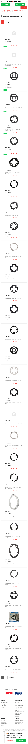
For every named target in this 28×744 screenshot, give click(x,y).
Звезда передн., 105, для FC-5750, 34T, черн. (13, 563)
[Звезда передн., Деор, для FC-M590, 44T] (14, 268)
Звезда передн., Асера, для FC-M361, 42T (13, 319)
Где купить (6, 4)
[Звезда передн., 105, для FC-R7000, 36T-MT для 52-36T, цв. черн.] (14, 141)
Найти (23, 7)
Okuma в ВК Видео (19, 723)
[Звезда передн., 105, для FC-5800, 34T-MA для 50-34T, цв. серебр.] (14, 502)
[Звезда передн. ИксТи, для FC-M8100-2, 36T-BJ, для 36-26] (14, 98)
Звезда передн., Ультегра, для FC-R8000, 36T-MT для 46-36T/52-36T (13, 194)
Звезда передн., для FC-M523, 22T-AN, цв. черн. (13, 606)
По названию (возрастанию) (18, 21)
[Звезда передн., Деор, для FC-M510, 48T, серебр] (14, 371)
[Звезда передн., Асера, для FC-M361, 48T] (14, 289)
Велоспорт (3, 722)
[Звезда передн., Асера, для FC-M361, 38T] (14, 330)
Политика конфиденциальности (19, 711)
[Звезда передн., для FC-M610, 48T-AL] (14, 205)
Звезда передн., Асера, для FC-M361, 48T (13, 298)
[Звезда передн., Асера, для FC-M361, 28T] (14, 350)
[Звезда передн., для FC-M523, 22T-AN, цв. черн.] (14, 595)
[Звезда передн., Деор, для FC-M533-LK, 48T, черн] (14, 414)
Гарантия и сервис (19, 705)
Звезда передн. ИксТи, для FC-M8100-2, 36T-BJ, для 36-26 (13, 108)
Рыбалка (3, 720)
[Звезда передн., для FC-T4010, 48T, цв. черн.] (14, 226)
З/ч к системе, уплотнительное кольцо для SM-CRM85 (13, 65)
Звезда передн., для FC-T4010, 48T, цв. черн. (13, 236)
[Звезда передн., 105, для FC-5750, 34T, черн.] (14, 550)
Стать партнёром (20, 4)
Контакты (17, 708)
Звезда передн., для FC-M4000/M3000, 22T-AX (13, 627)
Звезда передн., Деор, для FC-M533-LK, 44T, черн (13, 446)
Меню (2, 1)
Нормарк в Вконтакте (19, 720)
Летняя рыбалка (4, 702)
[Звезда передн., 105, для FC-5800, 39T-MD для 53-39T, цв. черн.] (14, 527)
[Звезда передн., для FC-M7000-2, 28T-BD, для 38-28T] (14, 638)
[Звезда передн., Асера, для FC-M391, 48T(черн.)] (14, 162)
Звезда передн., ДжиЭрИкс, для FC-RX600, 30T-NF (13, 43)
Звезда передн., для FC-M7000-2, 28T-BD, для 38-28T (13, 649)
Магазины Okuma (19, 704)
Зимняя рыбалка (4, 704)
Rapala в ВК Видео (19, 722)
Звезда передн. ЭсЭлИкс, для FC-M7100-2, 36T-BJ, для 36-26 (13, 87)
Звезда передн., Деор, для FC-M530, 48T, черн (13, 257)
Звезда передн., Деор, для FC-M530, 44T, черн (13, 403)
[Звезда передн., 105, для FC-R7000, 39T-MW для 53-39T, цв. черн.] (14, 119)
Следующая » (12, 677)
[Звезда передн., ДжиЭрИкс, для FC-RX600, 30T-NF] (14, 33)
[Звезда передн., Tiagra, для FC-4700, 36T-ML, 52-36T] (14, 574)
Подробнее (14, 45)
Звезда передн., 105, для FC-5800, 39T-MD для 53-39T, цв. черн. (13, 537)
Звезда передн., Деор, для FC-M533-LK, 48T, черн (13, 424)
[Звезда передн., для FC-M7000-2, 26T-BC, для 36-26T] (14, 660)
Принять (21, 740)
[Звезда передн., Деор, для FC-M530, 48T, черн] (14, 247)
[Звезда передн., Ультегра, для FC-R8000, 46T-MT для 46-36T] (14, 477)
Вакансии (17, 716)
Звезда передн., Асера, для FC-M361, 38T (13, 339)
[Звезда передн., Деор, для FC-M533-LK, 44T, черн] (14, 435)
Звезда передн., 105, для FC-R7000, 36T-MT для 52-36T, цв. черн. (13, 151)
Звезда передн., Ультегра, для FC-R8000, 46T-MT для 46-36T (13, 488)
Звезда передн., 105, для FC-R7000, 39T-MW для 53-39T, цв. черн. (13, 130)
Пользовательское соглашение (19, 714)
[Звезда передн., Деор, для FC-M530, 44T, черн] (14, 392)
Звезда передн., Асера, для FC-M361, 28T (13, 360)
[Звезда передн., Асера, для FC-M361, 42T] (14, 309)
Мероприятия (4, 723)
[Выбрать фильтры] (2, 22)
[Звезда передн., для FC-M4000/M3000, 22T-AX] (14, 617)
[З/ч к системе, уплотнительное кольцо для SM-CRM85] (14, 54)
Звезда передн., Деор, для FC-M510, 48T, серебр (13, 381)
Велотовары (3, 705)
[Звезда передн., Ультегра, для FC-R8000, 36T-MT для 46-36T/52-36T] (14, 184)
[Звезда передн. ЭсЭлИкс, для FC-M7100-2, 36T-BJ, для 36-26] (14, 76)
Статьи (2, 725)
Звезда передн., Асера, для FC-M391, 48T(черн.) (12, 173)
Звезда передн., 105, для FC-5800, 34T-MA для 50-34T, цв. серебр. (13, 516)
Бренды (2, 707)
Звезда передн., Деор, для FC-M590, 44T (13, 278)
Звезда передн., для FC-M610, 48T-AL (12, 215)
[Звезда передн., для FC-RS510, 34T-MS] (14, 457)
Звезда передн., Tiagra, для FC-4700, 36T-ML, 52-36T (14, 584)
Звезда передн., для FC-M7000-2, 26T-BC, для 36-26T (13, 670)
